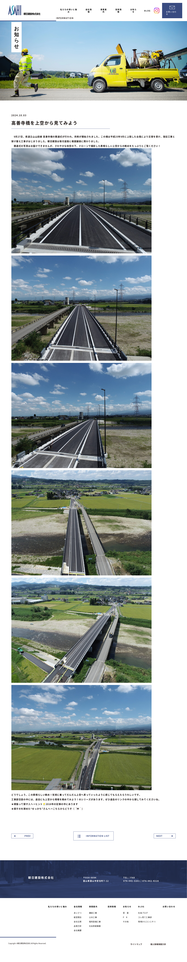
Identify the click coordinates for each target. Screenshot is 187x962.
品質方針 (78, 926)
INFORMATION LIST (97, 835)
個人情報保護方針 (158, 944)
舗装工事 (93, 912)
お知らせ (133, 10)
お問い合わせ (169, 906)
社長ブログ (143, 912)
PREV (28, 835)
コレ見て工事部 (145, 917)
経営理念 (78, 917)
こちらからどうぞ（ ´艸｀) (68, 808)
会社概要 (78, 930)
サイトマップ (136, 944)
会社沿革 (78, 921)
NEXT (159, 835)
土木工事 (93, 917)
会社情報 (89, 10)
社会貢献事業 (95, 926)
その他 (126, 921)
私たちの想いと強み (68, 10)
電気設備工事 (95, 921)
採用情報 (118, 10)
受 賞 (126, 912)
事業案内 (103, 10)
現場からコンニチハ (147, 921)
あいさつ (78, 912)
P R (125, 917)
